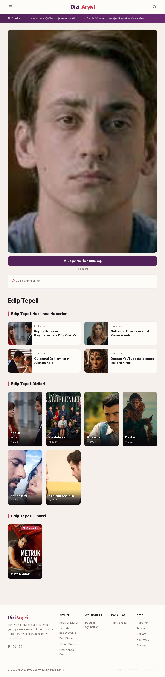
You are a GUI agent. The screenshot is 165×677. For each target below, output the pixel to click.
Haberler (142, 622)
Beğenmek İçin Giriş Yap (85, 261)
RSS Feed (143, 639)
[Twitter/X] (14, 646)
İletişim (141, 628)
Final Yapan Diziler (66, 652)
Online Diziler (67, 644)
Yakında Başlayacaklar (68, 630)
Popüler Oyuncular (91, 625)
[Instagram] (20, 646)
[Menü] (10, 7)
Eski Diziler (66, 638)
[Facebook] (9, 646)
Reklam (141, 634)
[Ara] (154, 7)
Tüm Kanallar (119, 622)
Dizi (83, 7)
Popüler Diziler (68, 622)
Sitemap (142, 645)
